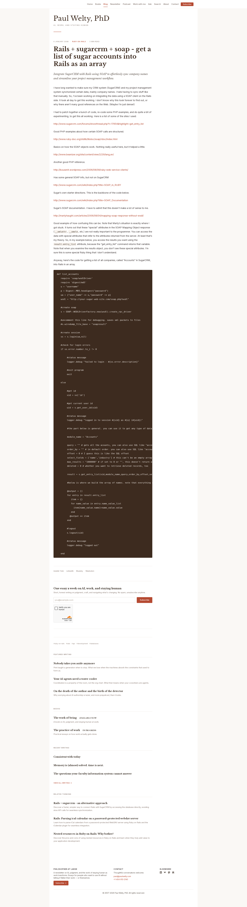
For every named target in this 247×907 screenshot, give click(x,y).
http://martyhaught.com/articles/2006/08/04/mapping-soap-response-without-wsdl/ (99, 215)
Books (98, 4)
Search (157, 4)
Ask (150, 4)
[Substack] (173, 872)
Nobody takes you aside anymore (74, 663)
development (83, 644)
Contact (175, 4)
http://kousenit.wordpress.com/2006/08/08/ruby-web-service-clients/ (91, 169)
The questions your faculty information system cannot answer (93, 773)
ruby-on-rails (79, 41)
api (74, 644)
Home (90, 4)
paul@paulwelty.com (122, 876)
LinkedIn (70, 571)
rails (68, 644)
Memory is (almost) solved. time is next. (79, 765)
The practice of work (67, 730)
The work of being (65, 717)
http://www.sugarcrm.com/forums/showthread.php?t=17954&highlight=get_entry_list (99, 123)
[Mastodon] (169, 872)
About (166, 4)
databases (94, 644)
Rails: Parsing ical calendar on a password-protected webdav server (96, 818)
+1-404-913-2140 (121, 879)
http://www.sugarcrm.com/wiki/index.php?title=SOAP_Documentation (91, 200)
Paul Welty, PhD (82, 18)
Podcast (126, 4)
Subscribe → (61, 883)
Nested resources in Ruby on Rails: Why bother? (84, 833)
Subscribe (187, 4)
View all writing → (63, 783)
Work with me (139, 4)
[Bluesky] (165, 872)
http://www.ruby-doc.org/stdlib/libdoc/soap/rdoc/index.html (85, 139)
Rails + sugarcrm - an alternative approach (80, 803)
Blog (105, 4)
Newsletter (115, 4)
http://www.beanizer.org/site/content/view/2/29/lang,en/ (84, 154)
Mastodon (90, 571)
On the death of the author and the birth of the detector (88, 691)
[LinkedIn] (161, 872)
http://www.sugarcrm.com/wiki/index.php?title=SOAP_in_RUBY (87, 185)
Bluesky (79, 571)
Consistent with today (67, 756)
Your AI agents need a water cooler (75, 679)
